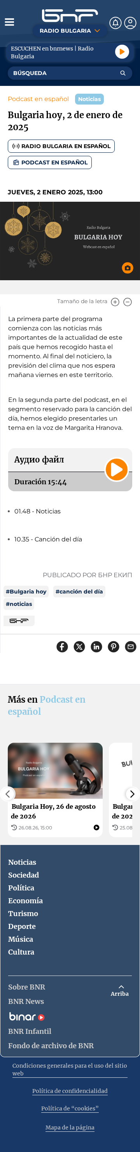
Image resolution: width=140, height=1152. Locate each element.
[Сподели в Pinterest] (113, 647)
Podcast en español (38, 99)
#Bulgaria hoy (26, 591)
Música (20, 939)
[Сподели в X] (79, 647)
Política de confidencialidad (70, 1090)
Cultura (21, 952)
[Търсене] (123, 73)
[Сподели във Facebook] (62, 647)
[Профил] (130, 23)
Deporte (22, 926)
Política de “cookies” (70, 1108)
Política (21, 887)
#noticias (19, 603)
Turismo (23, 913)
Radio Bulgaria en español (65, 146)
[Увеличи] (115, 302)
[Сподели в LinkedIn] (96, 647)
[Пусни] (122, 52)
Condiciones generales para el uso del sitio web (69, 1069)
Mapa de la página (70, 1127)
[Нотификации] (115, 23)
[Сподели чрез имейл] (130, 647)
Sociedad (23, 875)
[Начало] (70, 15)
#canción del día (79, 591)
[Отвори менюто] (9, 21)
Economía (25, 900)
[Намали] (127, 302)
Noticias (22, 862)
